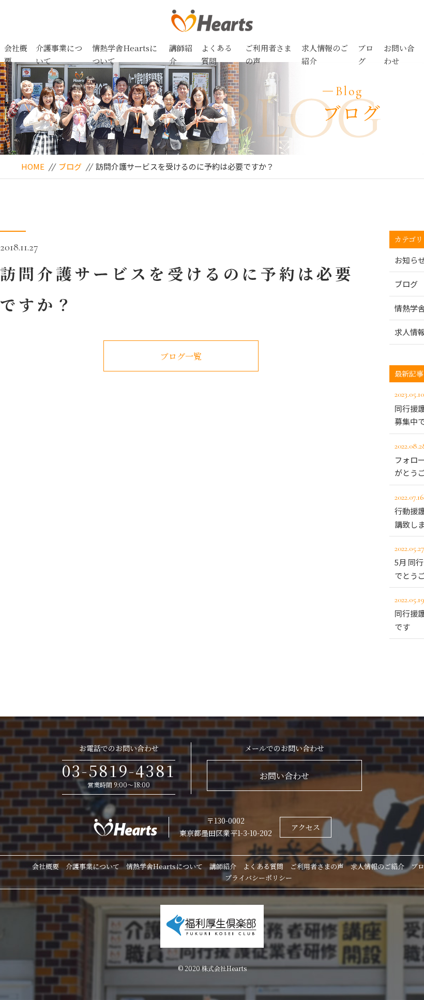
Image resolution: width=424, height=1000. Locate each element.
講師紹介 (180, 54)
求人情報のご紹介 (324, 54)
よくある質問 (216, 54)
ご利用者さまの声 (268, 54)
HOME (32, 166)
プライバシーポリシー (258, 878)
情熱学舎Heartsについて (124, 54)
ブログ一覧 (181, 356)
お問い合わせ (399, 54)
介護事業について (59, 54)
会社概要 (15, 54)
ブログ (365, 54)
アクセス (305, 827)
